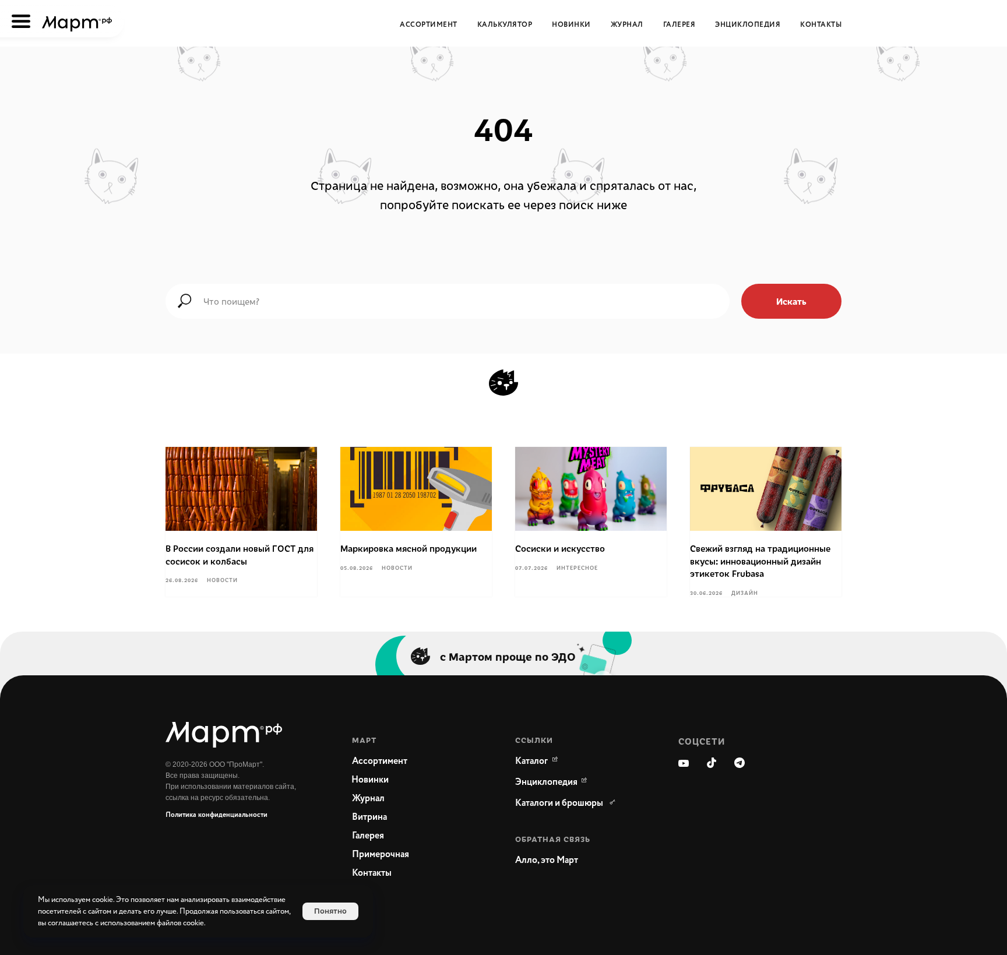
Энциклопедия (747, 25)
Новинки (571, 25)
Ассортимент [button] (428, 25)
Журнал (627, 25)
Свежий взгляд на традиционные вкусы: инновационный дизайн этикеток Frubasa (760, 560)
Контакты (820, 25)
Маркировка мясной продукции (408, 548)
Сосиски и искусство (560, 548)
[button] (573, 860)
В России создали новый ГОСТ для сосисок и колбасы (240, 554)
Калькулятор (505, 25)
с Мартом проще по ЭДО (508, 656)
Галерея (679, 25)
